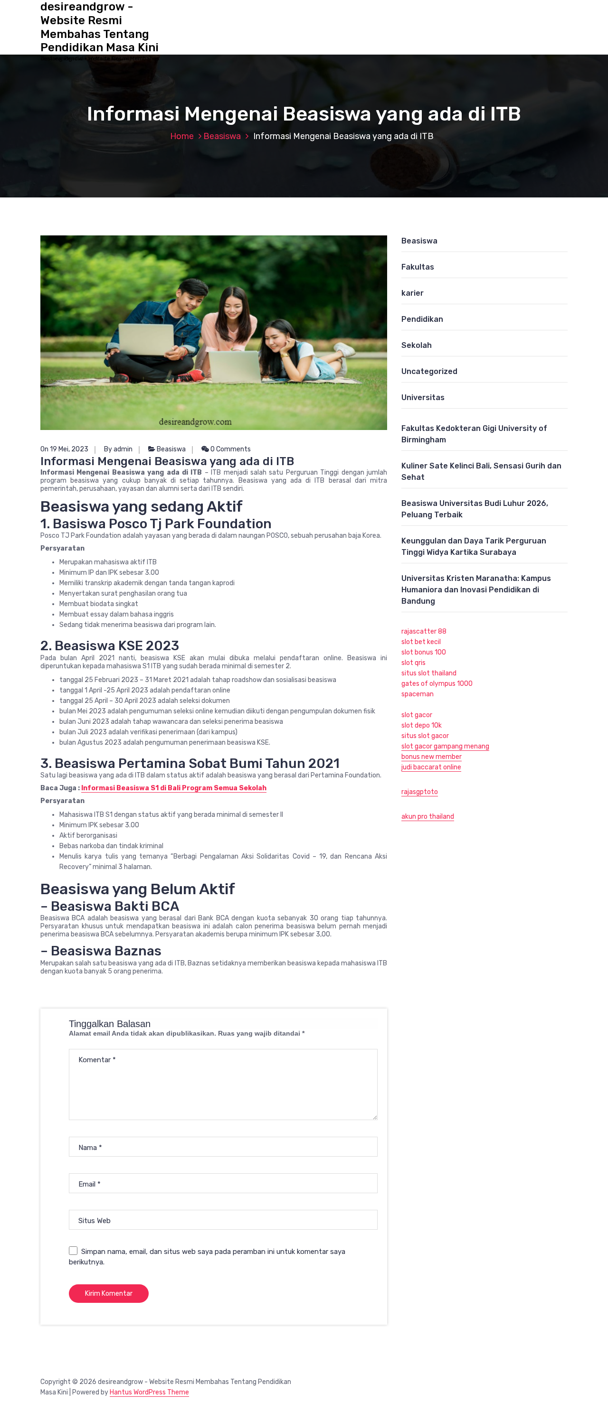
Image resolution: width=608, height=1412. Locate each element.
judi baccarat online (431, 767)
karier (412, 293)
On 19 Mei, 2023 (64, 449)
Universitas (423, 397)
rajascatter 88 (423, 631)
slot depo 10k (421, 725)
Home (182, 136)
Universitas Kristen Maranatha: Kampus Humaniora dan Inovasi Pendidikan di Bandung (476, 590)
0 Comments (230, 449)
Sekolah (416, 345)
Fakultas (417, 266)
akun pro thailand (427, 817)
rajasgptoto (419, 792)
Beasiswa (222, 136)
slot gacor (416, 715)
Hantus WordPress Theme (149, 1392)
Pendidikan (422, 319)
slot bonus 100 (423, 652)
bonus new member (431, 757)
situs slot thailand (428, 673)
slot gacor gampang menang (445, 746)
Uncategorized (429, 371)
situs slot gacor (425, 736)
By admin (118, 449)
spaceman (417, 694)
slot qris (413, 663)
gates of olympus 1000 (437, 684)
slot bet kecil (421, 642)
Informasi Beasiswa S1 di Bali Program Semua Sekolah (173, 788)
